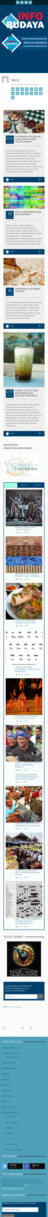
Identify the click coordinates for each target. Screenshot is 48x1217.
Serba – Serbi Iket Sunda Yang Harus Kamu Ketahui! (28, 765)
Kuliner (8, 1139)
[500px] (41, 89)
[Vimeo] (41, 93)
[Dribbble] (13, 93)
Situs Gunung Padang (13, 1150)
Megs (12, 179)
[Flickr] (22, 2)
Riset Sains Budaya (9, 1113)
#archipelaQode (11, 1057)
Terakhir (24, 485)
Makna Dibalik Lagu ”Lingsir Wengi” (25, 528)
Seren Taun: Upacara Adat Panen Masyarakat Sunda (27, 872)
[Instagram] (36, 89)
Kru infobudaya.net (13, 1189)
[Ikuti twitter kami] (5, 1166)
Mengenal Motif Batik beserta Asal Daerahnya (28, 575)
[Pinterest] (27, 89)
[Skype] (27, 93)
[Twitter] (26, 2)
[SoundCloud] (31, 93)
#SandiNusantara (8, 1068)
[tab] (10, 485)
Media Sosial (6, 1096)
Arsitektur (9, 1116)
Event (4, 1085)
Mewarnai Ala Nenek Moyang (27, 290)
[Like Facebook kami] (27, 1166)
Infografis (5, 1090)
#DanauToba (6, 1048)
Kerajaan (9, 1133)
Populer (11, 485)
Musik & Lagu (11, 1144)
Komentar (37, 485)
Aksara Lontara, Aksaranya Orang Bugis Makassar (27, 669)
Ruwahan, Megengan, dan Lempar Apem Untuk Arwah (28, 139)
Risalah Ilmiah (7, 1107)
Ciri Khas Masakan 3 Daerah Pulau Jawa (25, 621)
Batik (8, 1128)
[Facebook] (17, 2)
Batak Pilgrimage (12, 1122)
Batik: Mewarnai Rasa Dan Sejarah (28, 213)
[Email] (13, 97)
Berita (4, 1074)
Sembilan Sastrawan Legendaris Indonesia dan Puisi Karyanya (26, 777)
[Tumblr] (31, 89)
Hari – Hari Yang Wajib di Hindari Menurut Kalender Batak (28, 921)
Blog (3, 1079)
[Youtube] (30, 2)
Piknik (4, 1102)
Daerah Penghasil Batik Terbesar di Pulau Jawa (27, 824)
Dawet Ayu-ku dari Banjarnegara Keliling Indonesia (26, 393)
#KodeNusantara (8, 1053)
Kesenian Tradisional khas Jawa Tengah (26, 717)
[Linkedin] (22, 93)
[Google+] (22, 89)
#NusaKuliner (7, 1063)
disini (26, 1185)
